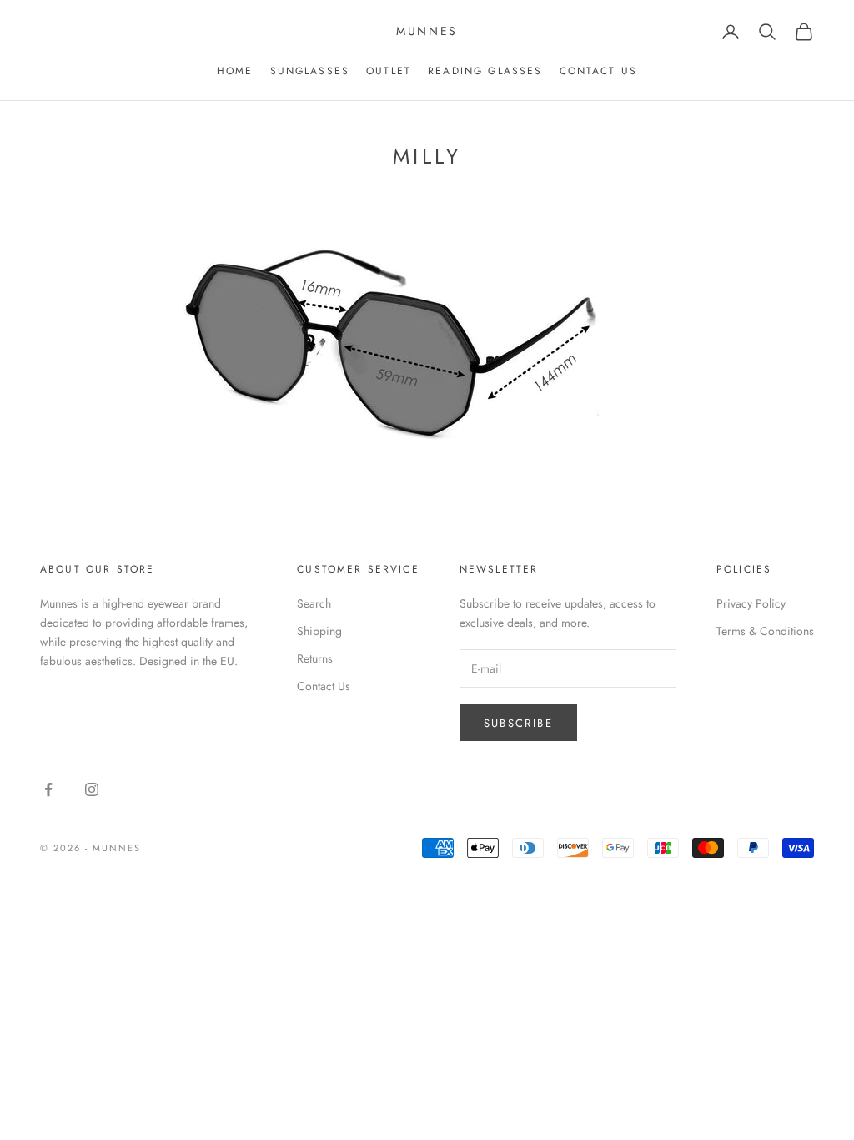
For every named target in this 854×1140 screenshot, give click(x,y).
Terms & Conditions (765, 631)
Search (314, 603)
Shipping (319, 631)
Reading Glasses (485, 70)
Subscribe (518, 723)
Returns (315, 658)
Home (235, 70)
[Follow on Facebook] (48, 789)
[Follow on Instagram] (91, 789)
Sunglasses (310, 70)
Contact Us (323, 686)
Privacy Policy (751, 603)
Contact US (599, 70)
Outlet (388, 70)
